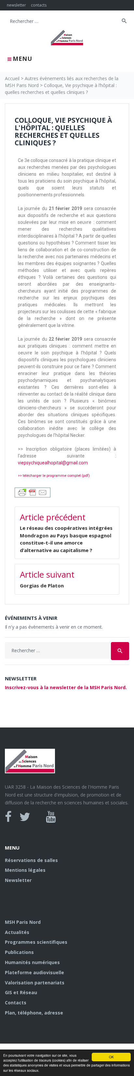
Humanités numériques (32, 962)
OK (111, 1056)
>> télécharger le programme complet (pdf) (54, 476)
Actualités (17, 932)
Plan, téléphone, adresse (34, 1013)
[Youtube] (51, 816)
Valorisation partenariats (34, 982)
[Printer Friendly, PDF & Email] (32, 492)
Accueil (12, 78)
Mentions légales (25, 870)
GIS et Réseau (21, 992)
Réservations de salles (31, 860)
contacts (39, 5)
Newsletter (18, 880)
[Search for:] (62, 21)
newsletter (16, 5)
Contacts (15, 1002)
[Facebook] (8, 816)
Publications (19, 952)
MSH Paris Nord (23, 922)
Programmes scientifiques (36, 942)
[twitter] (25, 816)
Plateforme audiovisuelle (34, 972)
